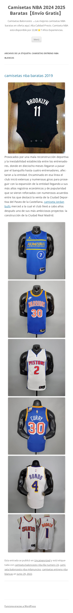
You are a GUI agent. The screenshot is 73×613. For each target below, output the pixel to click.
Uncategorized (42, 560)
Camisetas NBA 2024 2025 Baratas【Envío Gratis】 (36, 10)
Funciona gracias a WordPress (20, 606)
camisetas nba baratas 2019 (28, 75)
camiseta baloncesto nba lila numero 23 (37, 565)
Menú (36, 39)
